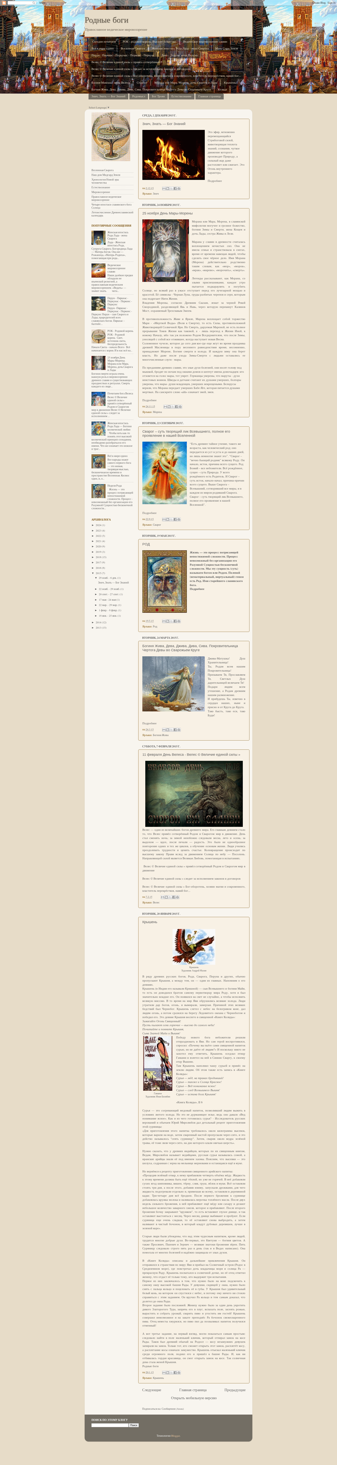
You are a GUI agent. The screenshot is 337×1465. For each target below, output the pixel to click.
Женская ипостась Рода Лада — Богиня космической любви (119, 426)
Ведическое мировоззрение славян (205, 41)
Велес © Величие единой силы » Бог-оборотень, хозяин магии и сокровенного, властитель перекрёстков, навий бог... (166, 76)
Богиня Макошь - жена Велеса (110, 82)
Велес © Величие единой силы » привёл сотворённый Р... (127, 62)
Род (155, 626)
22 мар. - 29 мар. (108, 605)
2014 (99, 622)
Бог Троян (158, 96)
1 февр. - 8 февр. (108, 610)
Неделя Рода (114, 485)
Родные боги (106, 19)
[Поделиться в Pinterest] (179, 188)
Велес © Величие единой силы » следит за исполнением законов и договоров (140, 69)
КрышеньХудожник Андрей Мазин (193, 969)
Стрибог (142, 82)
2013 (99, 627)
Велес (156, 902)
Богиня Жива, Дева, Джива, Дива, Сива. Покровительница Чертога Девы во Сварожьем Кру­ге (151, 89)
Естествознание (181, 96)
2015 (99, 573)
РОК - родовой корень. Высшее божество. (149, 41)
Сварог (157, 524)
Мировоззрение (100, 192)
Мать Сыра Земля (226, 48)
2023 (99, 530)
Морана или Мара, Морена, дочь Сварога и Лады (185, 82)
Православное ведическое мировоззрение (106, 198)
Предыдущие (235, 1389)
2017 (99, 562)
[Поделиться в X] (171, 188)
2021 (99, 541)
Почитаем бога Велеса (120, 393)
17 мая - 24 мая (107, 599)
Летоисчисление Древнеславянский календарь (112, 214)
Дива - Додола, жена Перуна (179, 55)
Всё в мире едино (102, 48)
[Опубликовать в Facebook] (175, 188)
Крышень (230, 82)
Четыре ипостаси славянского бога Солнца (111, 206)
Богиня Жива (160, 735)
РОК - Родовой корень (120, 331)
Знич (156, 193)
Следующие (151, 1389)
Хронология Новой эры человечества (105, 181)
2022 (99, 536)
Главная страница (209, 96)
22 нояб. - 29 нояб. (109, 589)
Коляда (222, 89)
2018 (99, 557)
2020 (99, 546)
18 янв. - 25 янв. (108, 615)
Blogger (175, 1435)
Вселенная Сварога (133, 48)
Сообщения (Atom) (173, 1409)
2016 (99, 568)
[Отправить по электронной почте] (164, 188)
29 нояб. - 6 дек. (108, 578)
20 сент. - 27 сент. (109, 594)
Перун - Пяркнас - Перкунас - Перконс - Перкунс (122, 55)
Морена (157, 412)
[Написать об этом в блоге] (168, 188)
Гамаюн (158, 1093)
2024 (99, 525)
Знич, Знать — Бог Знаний (108, 96)
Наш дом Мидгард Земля (105, 175)
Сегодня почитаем (104, 41)
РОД (146, 544)
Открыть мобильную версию (194, 1397)
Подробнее (215, 181)
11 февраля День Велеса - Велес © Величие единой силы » (191, 755)
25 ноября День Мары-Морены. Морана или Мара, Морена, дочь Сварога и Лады (120, 364)
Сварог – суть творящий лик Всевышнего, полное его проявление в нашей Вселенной (186, 434)
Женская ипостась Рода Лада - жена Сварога (180, 48)
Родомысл (138, 96)
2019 (99, 552)
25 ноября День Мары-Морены (167, 213)
